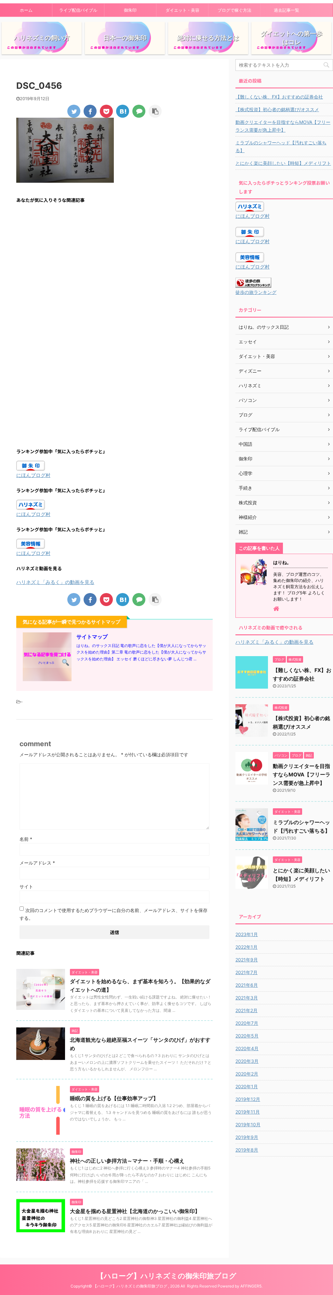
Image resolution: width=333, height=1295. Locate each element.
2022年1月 (246, 947)
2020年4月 (247, 1048)
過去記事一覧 (286, 10)
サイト (26, 886)
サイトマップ (92, 636)
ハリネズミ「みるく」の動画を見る (55, 582)
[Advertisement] (114, 268)
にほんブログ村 (33, 475)
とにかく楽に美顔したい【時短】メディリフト (283, 163)
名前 (26, 839)
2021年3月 (246, 997)
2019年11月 (247, 1112)
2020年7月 (246, 1023)
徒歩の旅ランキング (255, 292)
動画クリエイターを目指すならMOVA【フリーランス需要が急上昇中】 (282, 126)
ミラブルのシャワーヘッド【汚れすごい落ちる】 (280, 146)
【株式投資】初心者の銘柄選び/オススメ (277, 109)
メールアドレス (37, 863)
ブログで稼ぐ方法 (234, 10)
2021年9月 (246, 959)
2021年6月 (246, 985)
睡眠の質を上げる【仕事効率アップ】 (114, 1098)
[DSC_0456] (122, 111)
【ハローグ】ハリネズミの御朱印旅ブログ (166, 1276)
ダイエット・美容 (182, 10)
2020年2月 (246, 1074)
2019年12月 (247, 1099)
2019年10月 (247, 1124)
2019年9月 (246, 1137)
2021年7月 (246, 972)
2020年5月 (247, 1035)
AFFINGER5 (250, 1286)
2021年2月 (246, 1010)
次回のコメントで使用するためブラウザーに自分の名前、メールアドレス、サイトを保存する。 (113, 914)
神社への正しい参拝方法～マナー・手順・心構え (127, 1160)
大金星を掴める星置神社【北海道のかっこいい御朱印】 (135, 1211)
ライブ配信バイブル (78, 10)
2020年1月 (246, 1086)
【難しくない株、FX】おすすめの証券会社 (279, 96)
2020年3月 (247, 1061)
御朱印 (130, 10)
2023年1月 (246, 934)
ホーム (26, 10)
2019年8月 (246, 1150)
